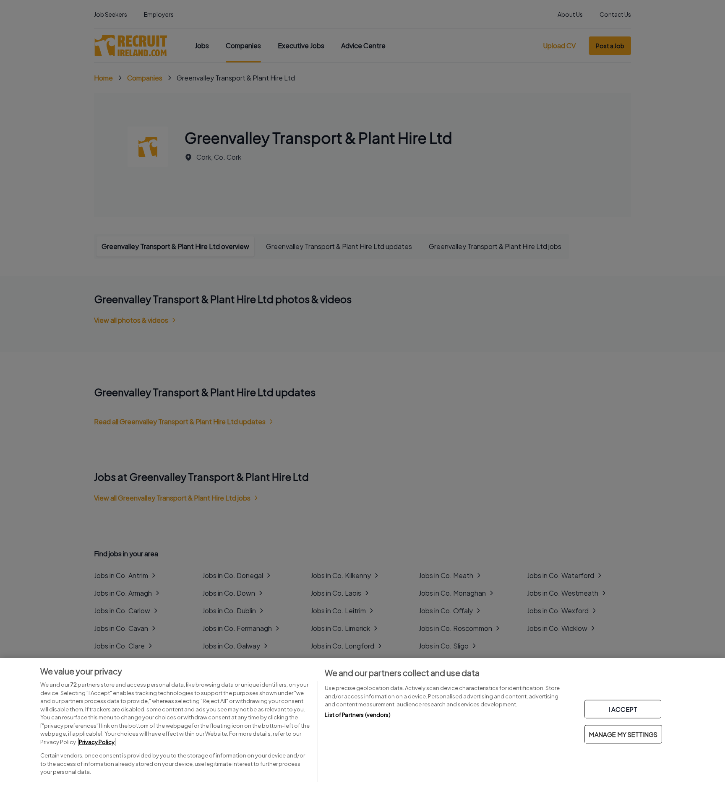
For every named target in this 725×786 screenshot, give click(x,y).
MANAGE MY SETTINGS (623, 734)
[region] (362, 722)
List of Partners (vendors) (357, 714)
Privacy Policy (97, 742)
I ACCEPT (623, 709)
